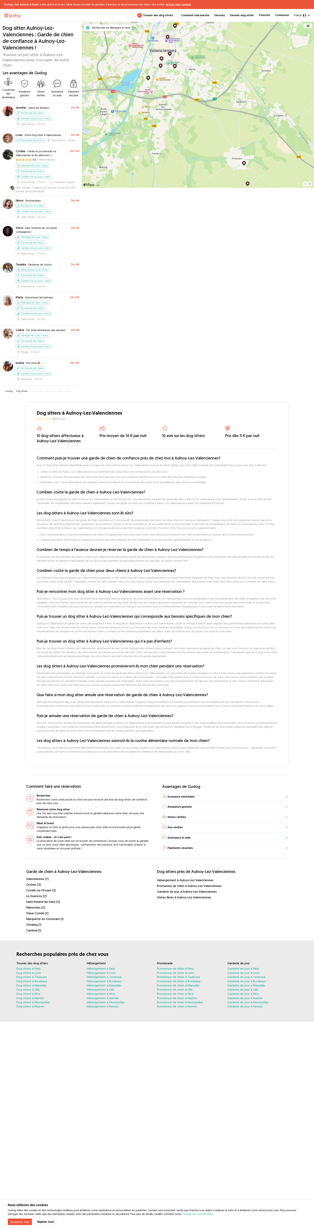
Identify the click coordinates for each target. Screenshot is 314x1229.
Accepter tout (19, 1222)
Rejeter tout (45, 1222)
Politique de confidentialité (197, 1214)
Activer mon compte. (178, 4)
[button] (225, 797)
